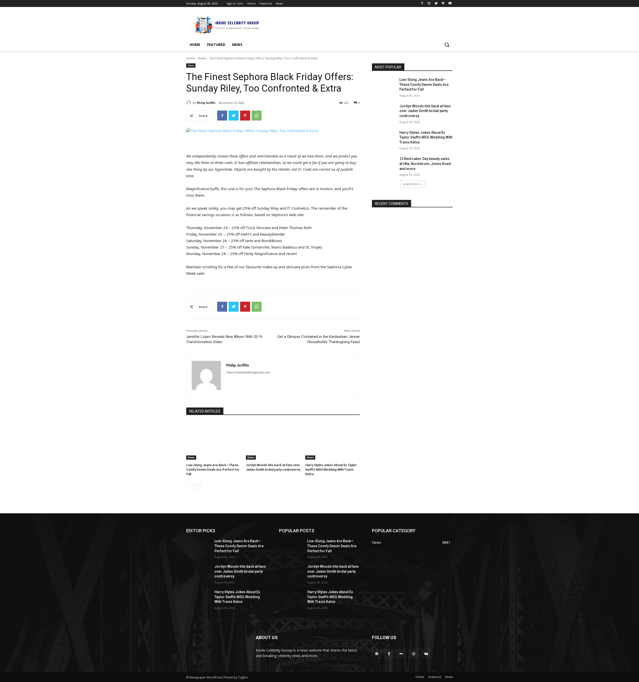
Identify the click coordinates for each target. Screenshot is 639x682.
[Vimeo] (443, 3)
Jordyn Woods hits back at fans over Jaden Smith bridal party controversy (425, 111)
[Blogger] (377, 654)
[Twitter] (436, 3)
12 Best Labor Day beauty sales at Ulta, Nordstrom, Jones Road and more (425, 163)
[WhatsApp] (257, 116)
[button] (447, 45)
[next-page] (197, 486)
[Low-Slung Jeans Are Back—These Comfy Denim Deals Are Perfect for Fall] (213, 440)
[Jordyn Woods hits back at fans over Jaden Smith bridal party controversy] (273, 440)
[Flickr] (401, 654)
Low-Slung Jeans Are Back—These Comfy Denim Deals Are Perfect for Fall (212, 469)
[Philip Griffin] (189, 102)
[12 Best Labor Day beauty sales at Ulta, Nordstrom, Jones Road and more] (384, 164)
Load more (411, 184)
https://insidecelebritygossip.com (248, 372)
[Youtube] (450, 3)
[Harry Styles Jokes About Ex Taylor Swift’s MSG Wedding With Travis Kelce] (332, 440)
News (202, 58)
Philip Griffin (206, 103)
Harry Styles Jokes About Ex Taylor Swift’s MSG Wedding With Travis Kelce (331, 469)
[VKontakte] (426, 654)
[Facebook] (422, 3)
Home (190, 58)
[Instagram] (429, 3)
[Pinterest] (245, 116)
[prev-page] (189, 486)
